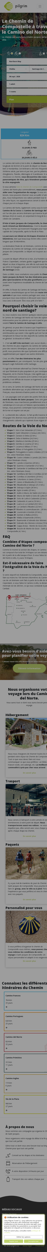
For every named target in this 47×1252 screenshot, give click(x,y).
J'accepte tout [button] (33, 1241)
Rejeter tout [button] (13, 1241)
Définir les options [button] (23, 1237)
